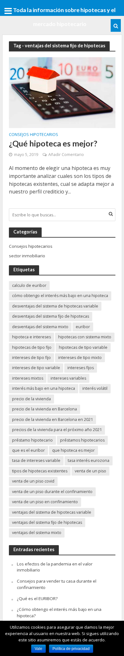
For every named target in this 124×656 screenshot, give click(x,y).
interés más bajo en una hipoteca (43, 388)
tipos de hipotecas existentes (39, 471)
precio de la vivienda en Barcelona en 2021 (52, 419)
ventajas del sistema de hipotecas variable (51, 512)
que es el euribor (28, 450)
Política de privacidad (71, 648)
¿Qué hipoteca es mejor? (53, 143)
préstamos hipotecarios (82, 440)
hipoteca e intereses (31, 337)
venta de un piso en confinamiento (45, 501)
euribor (83, 326)
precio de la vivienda (31, 399)
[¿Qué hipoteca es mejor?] (62, 92)
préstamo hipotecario (32, 440)
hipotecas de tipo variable (83, 347)
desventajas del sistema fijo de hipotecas (50, 316)
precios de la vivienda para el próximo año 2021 (57, 429)
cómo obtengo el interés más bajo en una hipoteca (60, 295)
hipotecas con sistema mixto (84, 337)
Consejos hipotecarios (33, 135)
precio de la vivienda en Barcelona (44, 409)
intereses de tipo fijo (31, 357)
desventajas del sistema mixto (40, 326)
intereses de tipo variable (36, 367)
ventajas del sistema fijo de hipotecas (47, 522)
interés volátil (94, 388)
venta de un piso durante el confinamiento (52, 491)
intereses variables (68, 378)
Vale (38, 648)
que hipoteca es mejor (73, 450)
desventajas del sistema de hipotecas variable (55, 306)
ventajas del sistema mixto (36, 532)
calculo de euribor (29, 285)
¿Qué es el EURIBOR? (37, 598)
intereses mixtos (27, 378)
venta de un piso (90, 471)
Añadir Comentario (66, 154)
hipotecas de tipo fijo (32, 347)
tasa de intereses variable (36, 460)
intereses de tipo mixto (80, 357)
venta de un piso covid (33, 481)
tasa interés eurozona (88, 460)
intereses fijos (80, 367)
